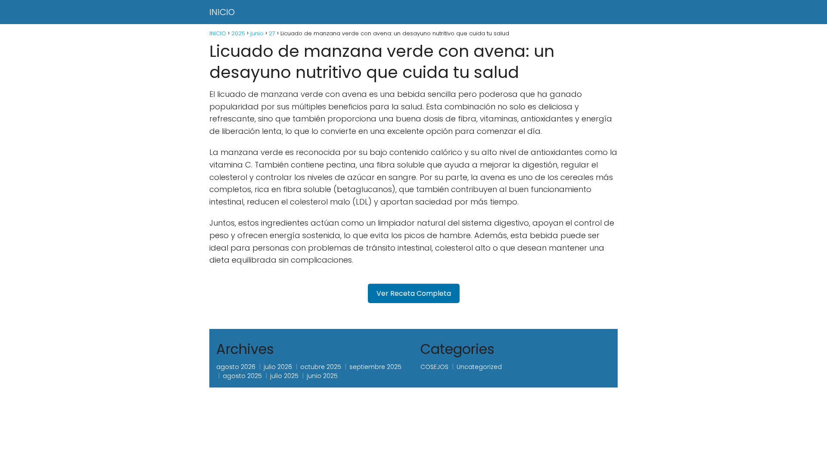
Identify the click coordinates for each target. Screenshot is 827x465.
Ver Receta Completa (413, 293)
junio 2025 (322, 376)
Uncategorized (479, 367)
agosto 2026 (235, 367)
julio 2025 (284, 376)
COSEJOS (434, 367)
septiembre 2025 (375, 367)
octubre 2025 (320, 367)
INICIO (222, 12)
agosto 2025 (242, 376)
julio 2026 (278, 367)
